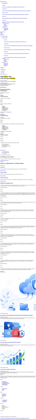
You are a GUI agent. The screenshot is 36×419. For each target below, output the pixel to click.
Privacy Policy (27, 418)
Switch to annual (8, 131)
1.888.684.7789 (2, 69)
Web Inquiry (2, 72)
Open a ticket (6, 28)
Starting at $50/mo (3, 181)
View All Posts (2, 373)
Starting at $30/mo (3, 175)
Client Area (6, 27)
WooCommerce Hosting (5, 383)
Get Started (2, 112)
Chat (1, 32)
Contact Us (5, 26)
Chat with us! (6, 63)
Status (5, 30)
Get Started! (2, 34)
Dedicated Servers (5, 384)
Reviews (5, 25)
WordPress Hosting (5, 382)
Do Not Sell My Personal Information (6, 418)
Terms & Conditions (22, 418)
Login (1, 33)
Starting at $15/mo (3, 170)
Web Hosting (4, 381)
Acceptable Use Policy (15, 418)
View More (2, 271)
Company (3, 22)
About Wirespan (6, 23)
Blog (5, 24)
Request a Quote (6, 160)
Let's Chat (1, 160)
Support (3, 62)
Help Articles (6, 29)
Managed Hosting (5, 3)
